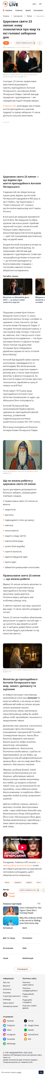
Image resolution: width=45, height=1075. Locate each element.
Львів (5, 958)
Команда (7, 999)
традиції (18, 882)
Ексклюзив (8, 948)
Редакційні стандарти (27, 1001)
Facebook (11, 1039)
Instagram (11, 1034)
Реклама (6, 992)
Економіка (38, 10)
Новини (18, 10)
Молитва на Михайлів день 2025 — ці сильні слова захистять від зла (16, 299)
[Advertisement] (22, 147)
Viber (9, 1030)
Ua (34, 4)
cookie (19, 1072)
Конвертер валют (10, 1006)
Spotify (31, 1030)
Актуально (8, 928)
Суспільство (18, 16)
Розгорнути (22, 969)
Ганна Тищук (11, 894)
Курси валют (8, 1003)
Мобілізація (27, 958)
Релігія (29, 16)
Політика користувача (28, 983)
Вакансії (6, 986)
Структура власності (12, 996)
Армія (28, 10)
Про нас (6, 982)
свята (7, 882)
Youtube (10, 1021)
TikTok (31, 1021)
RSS (29, 1039)
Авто (24, 928)
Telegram (11, 1025)
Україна (8, 10)
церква (29, 882)
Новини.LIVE (9, 105)
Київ (24, 948)
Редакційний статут (28, 995)
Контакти (7, 989)
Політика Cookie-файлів (29, 1006)
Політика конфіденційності (30, 989)
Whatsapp (11, 1043)
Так (41, 1072)
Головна (6, 16)
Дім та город (9, 938)
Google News (33, 1025)
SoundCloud (33, 1034)
